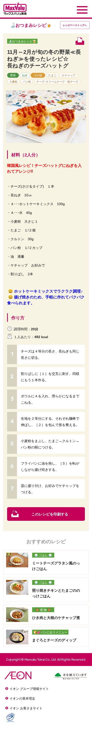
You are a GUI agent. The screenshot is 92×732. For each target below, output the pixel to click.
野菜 (13, 75)
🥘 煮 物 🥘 (43, 610)
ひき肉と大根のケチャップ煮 (56, 618)
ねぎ (24, 75)
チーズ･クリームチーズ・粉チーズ (57, 81)
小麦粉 (13, 81)
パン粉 (27, 81)
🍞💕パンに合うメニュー (50, 632)
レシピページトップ (75, 25)
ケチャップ (68, 75)
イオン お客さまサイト (26, 708)
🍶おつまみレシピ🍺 (22, 41)
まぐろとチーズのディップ (54, 640)
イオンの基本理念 (22, 698)
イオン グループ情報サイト (29, 689)
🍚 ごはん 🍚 (43, 555)
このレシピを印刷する (49, 514)
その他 (38, 75)
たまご (52, 75)
